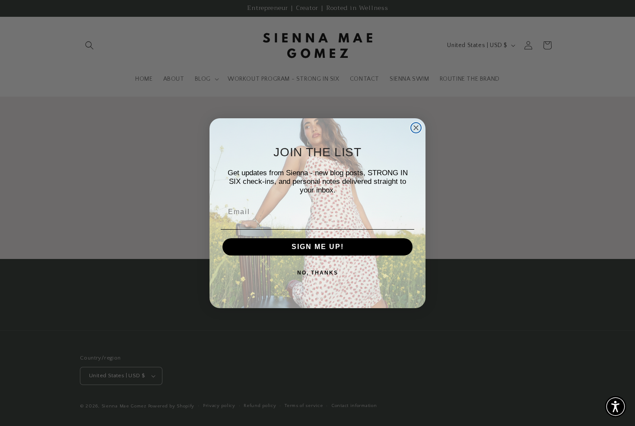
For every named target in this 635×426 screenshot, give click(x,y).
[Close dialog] (416, 128)
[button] (615, 406)
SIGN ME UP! (318, 246)
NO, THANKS (317, 273)
